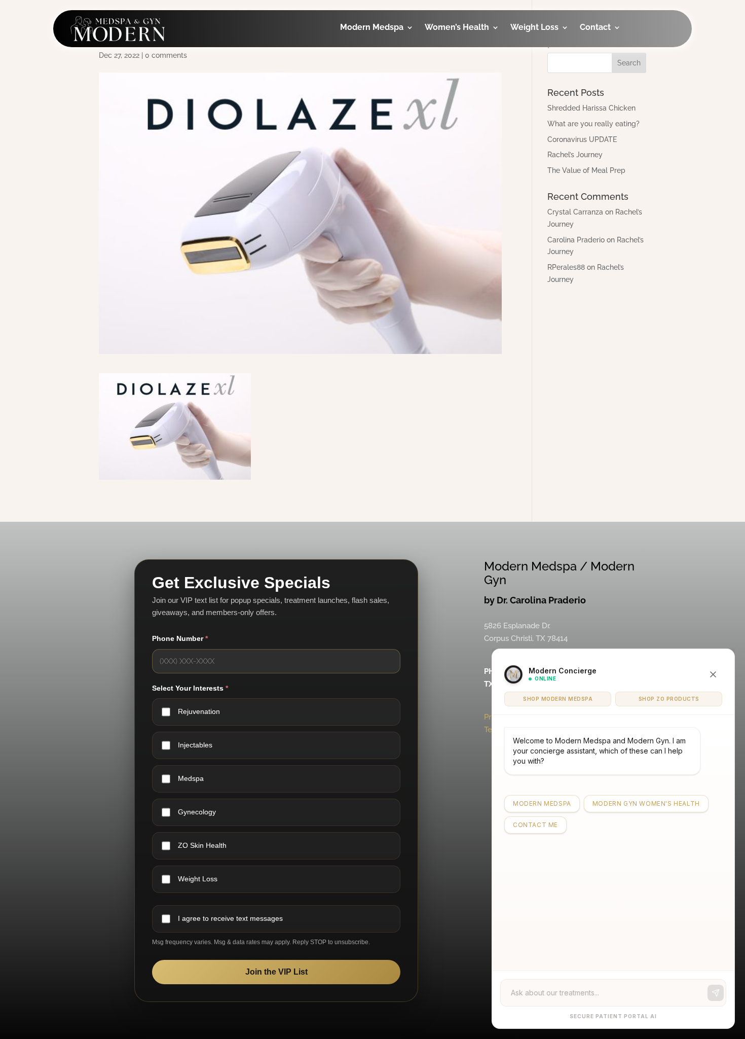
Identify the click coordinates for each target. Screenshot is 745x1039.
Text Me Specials (627, 145)
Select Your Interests (190, 688)
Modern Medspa (371, 28)
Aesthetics (375, 76)
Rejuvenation (199, 711)
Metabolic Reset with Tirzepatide (557, 98)
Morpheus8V (464, 137)
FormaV (454, 117)
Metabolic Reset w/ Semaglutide (557, 132)
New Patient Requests (618, 118)
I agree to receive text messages (230, 918)
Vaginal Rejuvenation (465, 199)
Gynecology (463, 56)
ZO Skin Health (202, 845)
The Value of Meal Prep (586, 170)
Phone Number (180, 638)
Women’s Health (457, 28)
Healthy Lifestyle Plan (558, 63)
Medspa (191, 778)
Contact (595, 28)
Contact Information (617, 83)
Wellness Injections (374, 104)
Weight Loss (534, 28)
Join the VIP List (276, 971)
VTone (451, 96)
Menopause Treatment (462, 164)
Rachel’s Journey (575, 155)
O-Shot (453, 76)
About (606, 56)
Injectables (376, 56)
